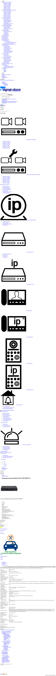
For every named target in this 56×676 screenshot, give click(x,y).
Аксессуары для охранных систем (7, 63)
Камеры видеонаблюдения (6, 17)
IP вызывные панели (5, 39)
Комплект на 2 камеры (7, 3)
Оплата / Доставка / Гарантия (6, 74)
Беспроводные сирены (7, 59)
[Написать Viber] (0, 105)
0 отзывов (3, 502)
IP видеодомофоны (5, 37)
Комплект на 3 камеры (6, 142)
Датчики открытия (6, 414)
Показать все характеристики (6, 518)
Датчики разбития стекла (7, 415)
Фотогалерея (4, 77)
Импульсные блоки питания (8, 67)
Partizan (5, 71)
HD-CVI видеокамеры (8, 20)
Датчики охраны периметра (7, 418)
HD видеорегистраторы (8, 31)
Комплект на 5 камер (7, 13)
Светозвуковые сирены (7, 60)
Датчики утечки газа (7, 55)
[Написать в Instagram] (4, 105)
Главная (3, 475)
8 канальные (6, 33)
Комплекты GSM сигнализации (8, 408)
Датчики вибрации (6, 416)
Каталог (2, 113)
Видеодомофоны (5, 36)
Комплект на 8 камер (7, 16)
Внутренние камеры (7, 19)
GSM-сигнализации (5, 40)
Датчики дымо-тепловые (8, 56)
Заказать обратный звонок (6, 96)
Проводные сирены (7, 58)
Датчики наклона (7, 52)
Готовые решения (4, 468)
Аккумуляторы (6, 65)
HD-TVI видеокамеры (8, 21)
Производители (4, 68)
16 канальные (6, 34)
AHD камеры (6, 22)
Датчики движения (6, 413)
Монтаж (3, 76)
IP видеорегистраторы (5, 35)
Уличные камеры (7, 18)
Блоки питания (4, 64)
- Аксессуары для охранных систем (11, 42)
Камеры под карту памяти (8, 28)
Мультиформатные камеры (8, 23)
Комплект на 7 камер (7, 15)
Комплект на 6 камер (7, 14)
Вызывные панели (5, 38)
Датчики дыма (6, 54)
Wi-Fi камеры (6, 29)
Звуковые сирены (7, 61)
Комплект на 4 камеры (6, 143)
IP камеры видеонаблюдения (7, 25)
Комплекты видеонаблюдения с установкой (33, 174)
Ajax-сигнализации (7, 41)
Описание (3, 562)
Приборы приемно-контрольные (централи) (7, 410)
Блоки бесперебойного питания (9, 66)
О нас (3, 73)
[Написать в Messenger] (2, 105)
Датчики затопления (6, 417)
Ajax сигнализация (6, 656)
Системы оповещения (5, 62)
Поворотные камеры (7, 24)
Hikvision (5, 70)
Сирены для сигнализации (6, 57)
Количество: (2, 521)
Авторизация (6, 84)
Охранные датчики (4, 411)
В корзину (2, 525)
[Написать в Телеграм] (3, 105)
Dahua (5, 69)
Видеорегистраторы (5, 30)
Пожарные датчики (5, 53)
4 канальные (6, 32)
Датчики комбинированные (7, 419)
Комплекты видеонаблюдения (7, 2)
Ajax (4, 461)
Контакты (3, 75)
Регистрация (6, 85)
